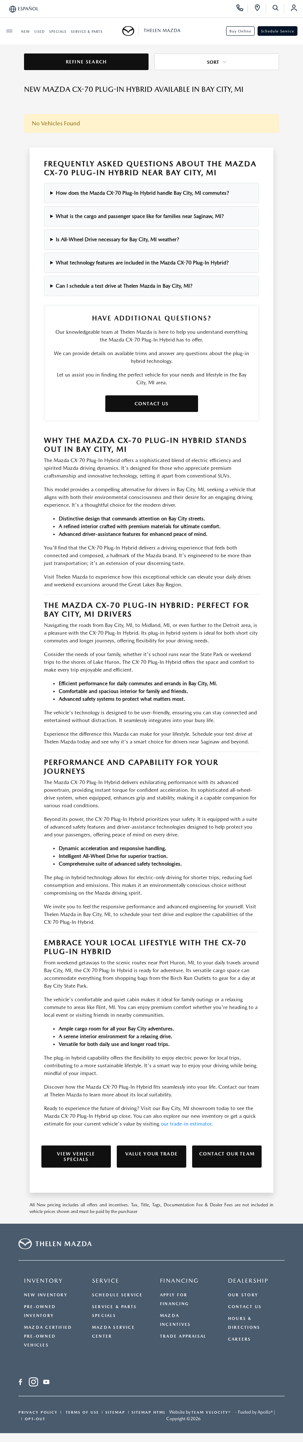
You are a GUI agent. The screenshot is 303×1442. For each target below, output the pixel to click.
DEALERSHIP (248, 1280)
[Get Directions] (260, 9)
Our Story (243, 1295)
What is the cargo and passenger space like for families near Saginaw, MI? (140, 216)
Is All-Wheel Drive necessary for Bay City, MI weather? (117, 239)
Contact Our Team (227, 1154)
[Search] (278, 9)
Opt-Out (35, 1419)
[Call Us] (242, 8)
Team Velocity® (211, 1412)
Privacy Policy (38, 1412)
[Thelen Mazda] (130, 31)
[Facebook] (20, 1383)
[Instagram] (33, 1383)
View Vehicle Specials (76, 1156)
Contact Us (152, 403)
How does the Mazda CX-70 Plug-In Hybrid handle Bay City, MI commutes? (142, 193)
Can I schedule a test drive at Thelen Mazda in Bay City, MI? (124, 286)
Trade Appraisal (183, 1336)
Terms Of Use (81, 1412)
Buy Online (240, 31)
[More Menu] (9, 31)
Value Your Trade (151, 1154)
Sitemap (115, 1412)
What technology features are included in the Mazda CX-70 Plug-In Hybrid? (142, 263)
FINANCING (179, 1280)
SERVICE (105, 1280)
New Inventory (46, 1295)
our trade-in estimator (186, 1124)
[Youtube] (46, 1383)
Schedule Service (277, 31)
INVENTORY (43, 1280)
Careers (239, 1339)
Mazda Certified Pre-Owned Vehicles (48, 1336)
